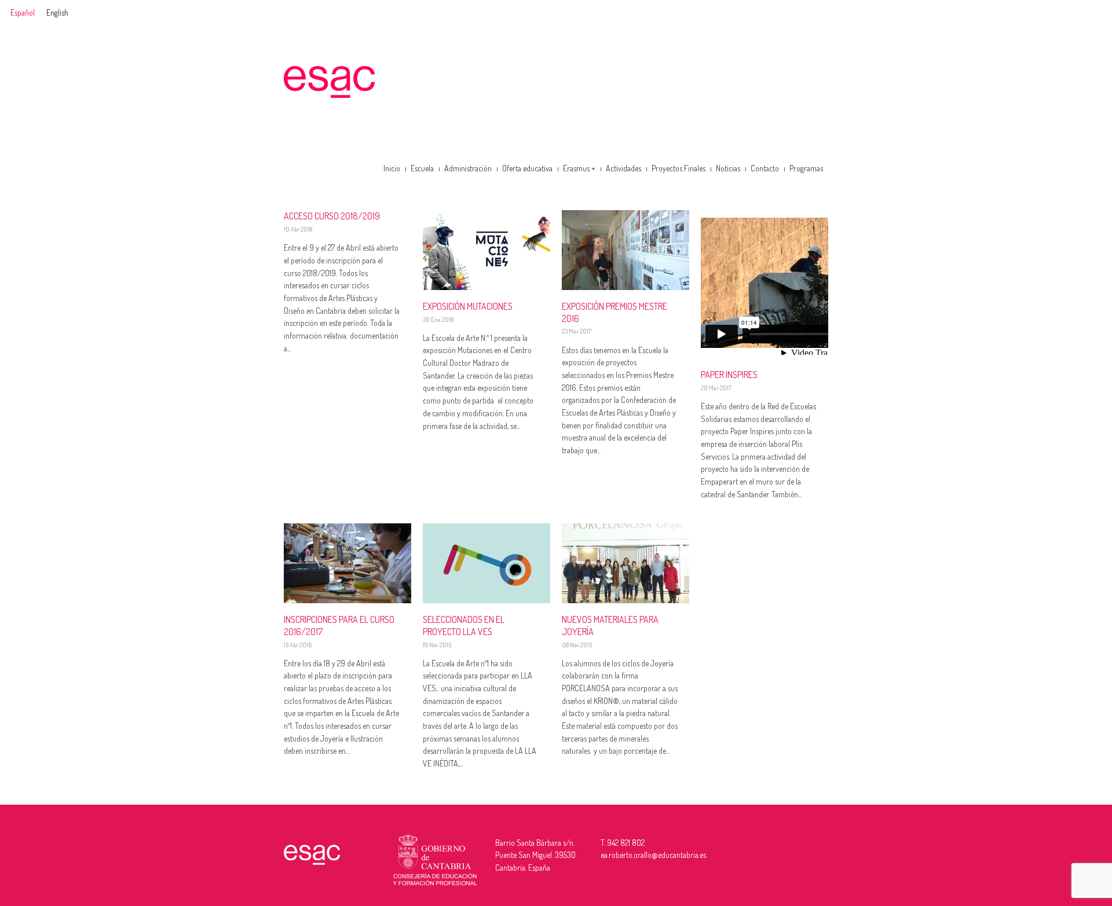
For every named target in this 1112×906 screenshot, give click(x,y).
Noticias (728, 168)
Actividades (623, 168)
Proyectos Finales (678, 168)
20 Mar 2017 (716, 388)
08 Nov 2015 (577, 645)
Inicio (391, 168)
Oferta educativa (527, 168)
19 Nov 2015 (437, 645)
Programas (806, 168)
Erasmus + (579, 168)
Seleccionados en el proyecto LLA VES (463, 625)
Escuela (422, 168)
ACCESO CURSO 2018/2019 (332, 216)
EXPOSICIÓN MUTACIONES (468, 306)
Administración (468, 168)
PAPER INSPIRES (729, 374)
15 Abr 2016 (298, 645)
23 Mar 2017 (576, 331)
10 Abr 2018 (298, 229)
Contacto (765, 168)
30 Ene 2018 (438, 320)
